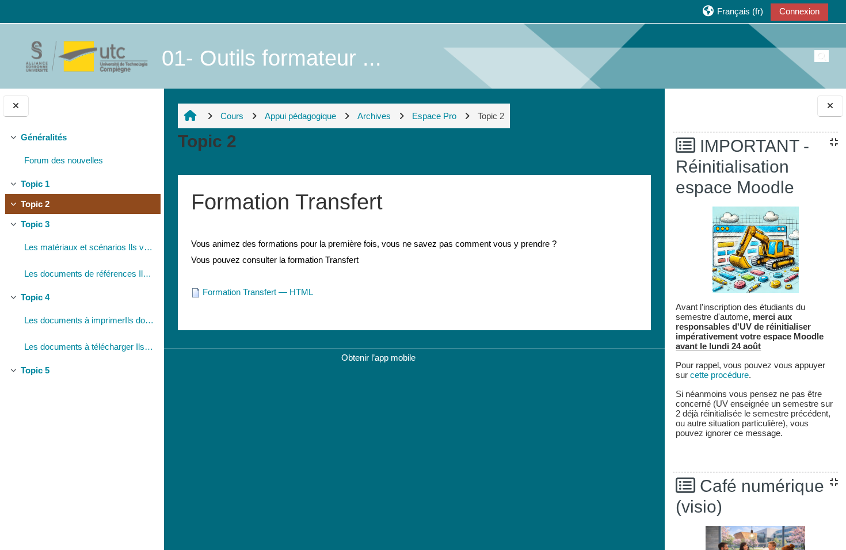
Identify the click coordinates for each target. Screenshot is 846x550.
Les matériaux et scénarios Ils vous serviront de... (89, 247)
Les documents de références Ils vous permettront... (89, 273)
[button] (732, 11)
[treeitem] (81, 150)
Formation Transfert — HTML (258, 292)
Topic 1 (35, 184)
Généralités (44, 137)
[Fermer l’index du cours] (16, 106)
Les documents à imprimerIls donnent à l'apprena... (89, 320)
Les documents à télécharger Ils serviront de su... (89, 347)
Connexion (799, 11)
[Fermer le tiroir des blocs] (830, 106)
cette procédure (719, 375)
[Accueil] (81, 55)
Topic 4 (35, 297)
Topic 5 (35, 370)
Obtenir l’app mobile (378, 357)
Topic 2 (35, 204)
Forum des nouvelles (63, 160)
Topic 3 (35, 224)
